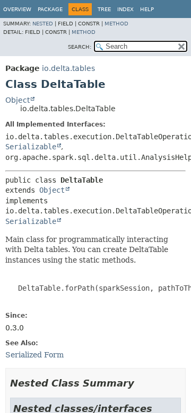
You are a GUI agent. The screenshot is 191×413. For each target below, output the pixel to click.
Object (17, 100)
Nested (42, 23)
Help (147, 9)
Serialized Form (34, 355)
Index (125, 9)
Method (116, 23)
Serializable (30, 146)
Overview (17, 9)
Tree (104, 9)
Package (50, 9)
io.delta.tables (68, 68)
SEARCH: (79, 47)
